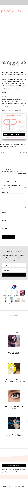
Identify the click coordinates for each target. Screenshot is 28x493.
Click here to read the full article (11, 110)
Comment (5, 192)
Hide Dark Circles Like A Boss (14, 407)
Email (4, 220)
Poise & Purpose (14, 10)
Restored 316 (14, 487)
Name (4, 212)
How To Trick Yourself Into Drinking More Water (14, 380)
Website (4, 228)
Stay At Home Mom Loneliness (13, 353)
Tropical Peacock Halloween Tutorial (14, 435)
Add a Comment (23, 152)
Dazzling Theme (16, 486)
